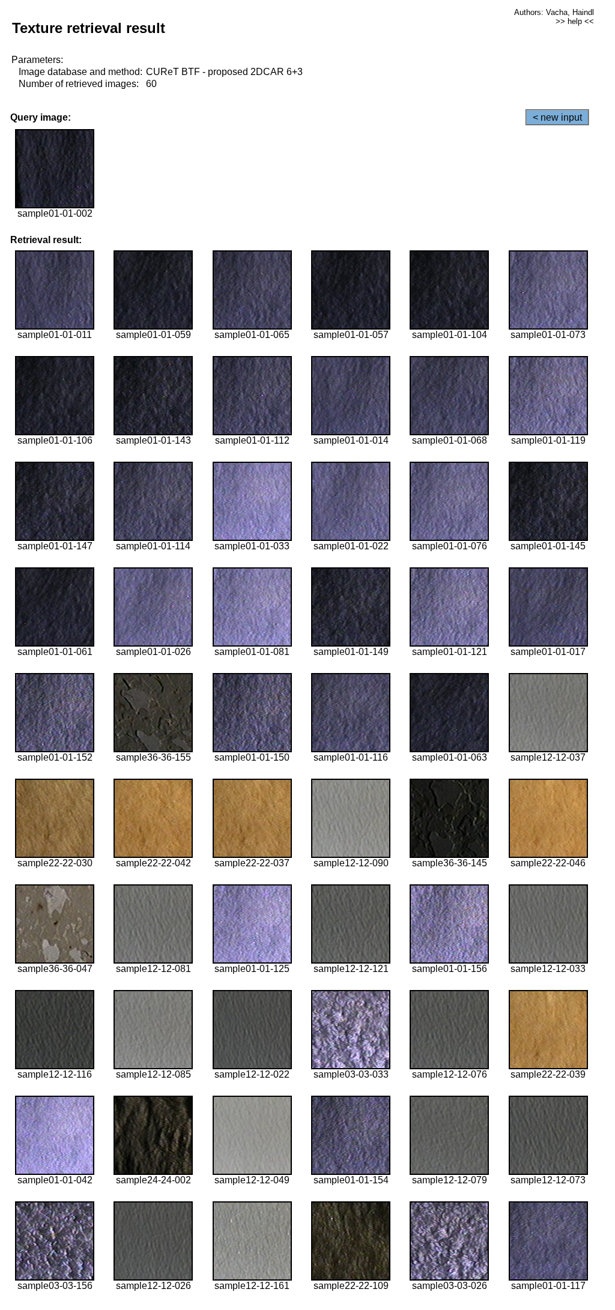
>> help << (575, 21)
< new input (557, 117)
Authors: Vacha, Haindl (554, 12)
